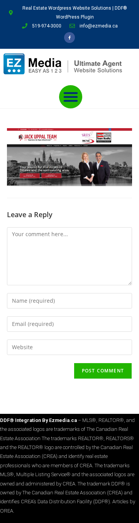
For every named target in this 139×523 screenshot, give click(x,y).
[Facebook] (69, 37)
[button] (70, 96)
